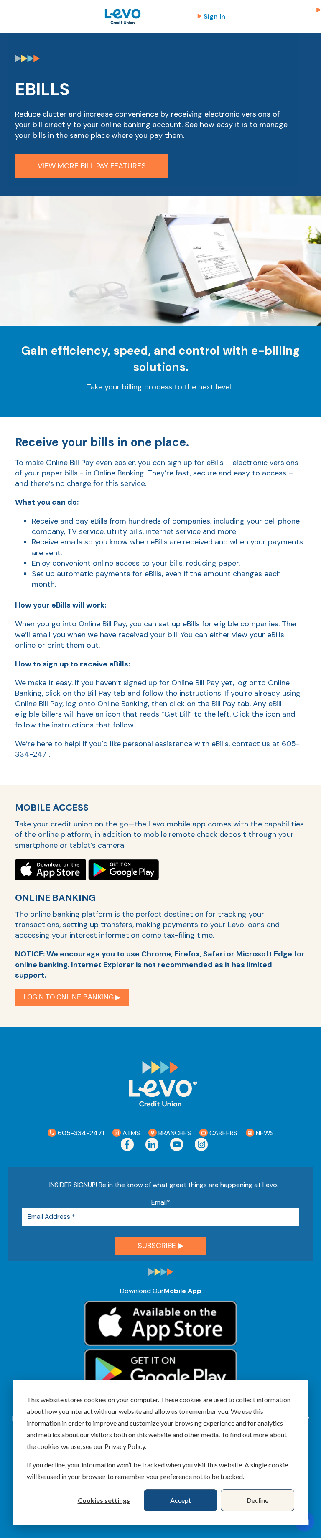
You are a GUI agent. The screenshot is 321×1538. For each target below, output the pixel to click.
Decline (257, 1500)
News (264, 1133)
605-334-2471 (80, 1133)
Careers (222, 1133)
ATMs (130, 1133)
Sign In (214, 16)
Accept (180, 1500)
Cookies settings (104, 1500)
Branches (174, 1133)
